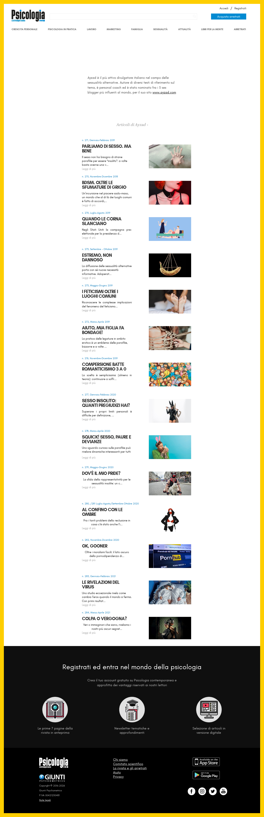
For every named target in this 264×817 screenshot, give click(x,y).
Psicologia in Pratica (62, 29)
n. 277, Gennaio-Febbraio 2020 (99, 394)
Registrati (240, 8)
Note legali (45, 800)
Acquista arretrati (228, 16)
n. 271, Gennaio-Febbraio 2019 (98, 140)
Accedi (224, 8)
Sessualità (160, 29)
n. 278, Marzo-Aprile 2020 (96, 430)
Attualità (184, 29)
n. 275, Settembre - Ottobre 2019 (100, 249)
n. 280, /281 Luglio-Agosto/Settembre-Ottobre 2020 (110, 503)
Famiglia (137, 29)
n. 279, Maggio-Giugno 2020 (97, 467)
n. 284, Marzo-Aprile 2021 (96, 612)
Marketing (114, 29)
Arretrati (240, 29)
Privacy (118, 776)
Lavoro (91, 29)
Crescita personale (24, 29)
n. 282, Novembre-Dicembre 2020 (100, 539)
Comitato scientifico (128, 764)
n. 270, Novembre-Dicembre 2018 (100, 176)
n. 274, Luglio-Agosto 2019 (96, 212)
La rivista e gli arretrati (130, 768)
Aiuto (117, 772)
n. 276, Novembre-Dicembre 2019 (100, 358)
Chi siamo (120, 759)
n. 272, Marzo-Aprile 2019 (96, 321)
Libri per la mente (212, 29)
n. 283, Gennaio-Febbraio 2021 (99, 576)
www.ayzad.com (164, 92)
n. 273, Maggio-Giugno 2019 (97, 285)
